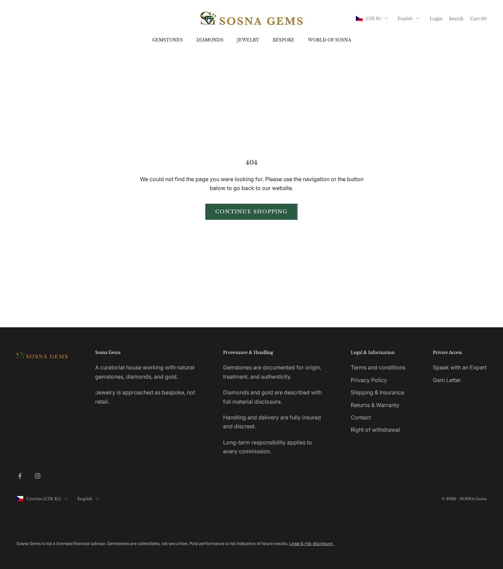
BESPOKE (283, 39)
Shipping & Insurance (377, 392)
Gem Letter (447, 380)
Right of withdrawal (375, 429)
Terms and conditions (378, 367)
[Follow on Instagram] (37, 475)
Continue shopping (251, 211)
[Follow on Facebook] (19, 475)
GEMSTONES (167, 39)
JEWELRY (248, 39)
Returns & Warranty (375, 405)
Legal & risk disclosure (311, 543)
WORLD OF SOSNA (329, 39)
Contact (361, 417)
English (405, 18)
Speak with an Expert (460, 367)
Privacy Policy (369, 380)
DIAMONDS (209, 39)
